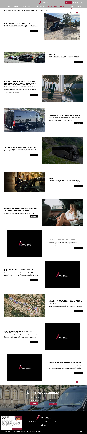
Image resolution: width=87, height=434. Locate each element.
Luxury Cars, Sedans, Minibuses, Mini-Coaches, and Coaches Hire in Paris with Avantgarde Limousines (64, 116)
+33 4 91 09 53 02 (34, 400)
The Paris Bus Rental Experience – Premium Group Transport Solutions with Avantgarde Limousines (20, 146)
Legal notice (13, 431)
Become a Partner (38, 431)
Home (8, 6)
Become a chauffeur (32, 431)
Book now (34, 403)
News (79, 6)
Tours (71, 6)
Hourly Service (40, 6)
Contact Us (57, 421)
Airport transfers (27, 6)
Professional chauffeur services (56, 6)
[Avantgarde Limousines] (43, 2)
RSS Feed (23, 431)
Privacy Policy (18, 431)
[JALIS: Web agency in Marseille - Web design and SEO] (81, 431)
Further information (8, 431)
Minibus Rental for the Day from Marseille (62, 239)
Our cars (16, 6)
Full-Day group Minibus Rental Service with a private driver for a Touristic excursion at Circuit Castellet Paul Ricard (65, 302)
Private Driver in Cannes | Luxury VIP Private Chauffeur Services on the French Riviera (17, 22)
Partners (27, 431)
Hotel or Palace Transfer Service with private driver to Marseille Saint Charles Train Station (21, 209)
